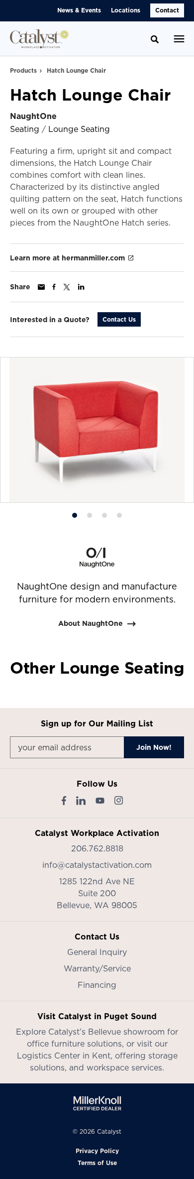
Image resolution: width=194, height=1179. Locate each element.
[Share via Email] (41, 287)
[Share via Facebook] (54, 287)
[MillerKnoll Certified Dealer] (97, 1103)
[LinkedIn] (81, 800)
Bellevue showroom (126, 1031)
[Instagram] (118, 800)
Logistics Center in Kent (63, 1055)
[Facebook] (64, 800)
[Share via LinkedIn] (81, 287)
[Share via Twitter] (66, 287)
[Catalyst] (39, 38)
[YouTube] (100, 801)
